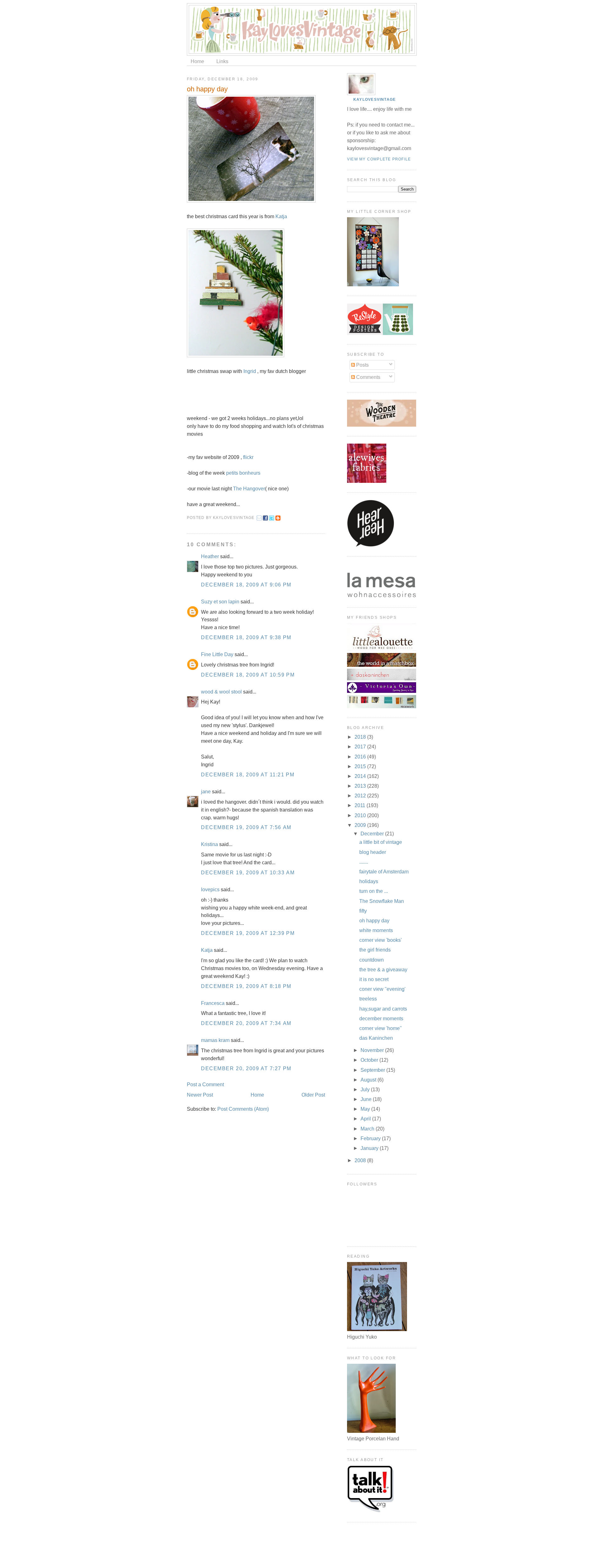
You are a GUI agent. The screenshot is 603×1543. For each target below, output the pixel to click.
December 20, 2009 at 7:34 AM (246, 1023)
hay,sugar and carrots (383, 1009)
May (366, 1109)
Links (222, 61)
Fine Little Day (217, 654)
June (367, 1099)
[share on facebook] (265, 518)
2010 (361, 815)
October (370, 1060)
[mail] (259, 518)
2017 (361, 746)
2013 (361, 786)
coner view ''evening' (382, 989)
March (368, 1128)
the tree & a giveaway (383, 969)
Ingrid (249, 371)
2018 (361, 737)
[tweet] (272, 518)
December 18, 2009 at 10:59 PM (248, 674)
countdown (371, 960)
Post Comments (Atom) (243, 1109)
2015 (361, 766)
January (370, 1148)
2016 (361, 756)
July (366, 1089)
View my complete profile (379, 159)
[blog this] (278, 518)
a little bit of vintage (380, 842)
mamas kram (215, 1040)
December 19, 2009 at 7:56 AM (246, 827)
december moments (381, 1018)
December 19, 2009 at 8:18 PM (246, 986)
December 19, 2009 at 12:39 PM (248, 933)
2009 (361, 825)
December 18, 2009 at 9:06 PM (246, 584)
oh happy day (207, 89)
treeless (368, 998)
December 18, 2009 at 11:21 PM (247, 774)
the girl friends (375, 949)
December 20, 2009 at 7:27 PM (246, 1068)
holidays (368, 881)
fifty (363, 911)
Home (197, 61)
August (369, 1079)
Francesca (213, 1003)
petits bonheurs (243, 473)
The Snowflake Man (381, 901)
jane (206, 791)
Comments (367, 377)
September (373, 1070)
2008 (361, 1160)
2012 (361, 795)
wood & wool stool (221, 691)
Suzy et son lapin (220, 601)
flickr (248, 457)
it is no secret (373, 979)
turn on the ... (373, 891)
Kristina (209, 844)
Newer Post (200, 1095)
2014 (361, 776)
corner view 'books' (380, 940)
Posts (362, 365)
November (373, 1050)
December (373, 833)
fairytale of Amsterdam (384, 871)
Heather (210, 556)
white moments (376, 930)
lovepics (210, 889)
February (371, 1138)
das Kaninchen (376, 1038)
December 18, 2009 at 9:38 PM (246, 637)
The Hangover (249, 488)
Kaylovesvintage (374, 99)
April (366, 1118)
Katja (281, 216)
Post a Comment (205, 1084)
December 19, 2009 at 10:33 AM (248, 872)
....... (363, 862)
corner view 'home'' (380, 1028)
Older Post (313, 1095)
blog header (372, 852)
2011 (361, 805)
